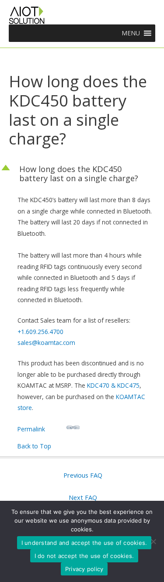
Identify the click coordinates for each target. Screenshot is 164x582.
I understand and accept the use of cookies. (84, 542)
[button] (131, 33)
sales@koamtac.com (46, 342)
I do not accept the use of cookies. (84, 555)
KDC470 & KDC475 (113, 385)
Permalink (31, 429)
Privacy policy (84, 568)
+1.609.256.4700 (40, 331)
